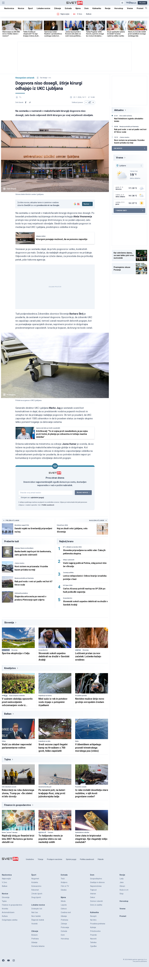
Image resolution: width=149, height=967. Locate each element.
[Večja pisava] (93, 102)
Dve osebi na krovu (126, 115)
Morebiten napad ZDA (22, 525)
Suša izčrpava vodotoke (17, 695)
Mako (77, 741)
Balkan (7, 714)
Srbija (4, 741)
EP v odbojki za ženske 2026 (72, 547)
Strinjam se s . (32, 497)
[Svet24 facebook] (3, 960)
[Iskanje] (146, 8)
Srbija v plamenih (68, 559)
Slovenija (9, 622)
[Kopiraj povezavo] (30, 102)
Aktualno (119, 110)
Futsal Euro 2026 (62, 525)
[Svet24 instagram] (13, 960)
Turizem (50, 832)
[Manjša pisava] (86, 102)
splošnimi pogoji (37, 497)
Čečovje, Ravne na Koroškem (24, 548)
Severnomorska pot (45, 787)
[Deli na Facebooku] (26, 102)
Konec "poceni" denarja (9, 832)
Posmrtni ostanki (80, 787)
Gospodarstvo (67, 598)
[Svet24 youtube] (8, 960)
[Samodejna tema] (122, 3)
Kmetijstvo (10, 668)
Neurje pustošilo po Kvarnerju (24, 578)
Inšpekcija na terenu (45, 695)
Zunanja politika (68, 572)
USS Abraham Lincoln (9, 787)
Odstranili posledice (21, 593)
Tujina (7, 759)
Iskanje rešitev (41, 236)
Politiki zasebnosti (48, 505)
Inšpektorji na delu (44, 741)
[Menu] (3, 2)
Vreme (119, 157)
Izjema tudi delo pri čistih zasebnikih (48, 428)
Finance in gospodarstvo (17, 805)
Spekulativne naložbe (82, 832)
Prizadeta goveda (81, 695)
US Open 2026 (67, 585)
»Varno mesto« (19, 563)
